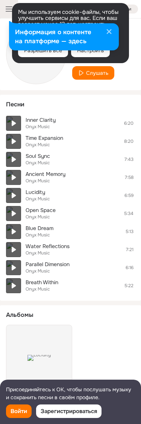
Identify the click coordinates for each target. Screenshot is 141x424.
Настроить (90, 50)
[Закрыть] (109, 32)
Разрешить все (43, 50)
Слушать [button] (97, 73)
